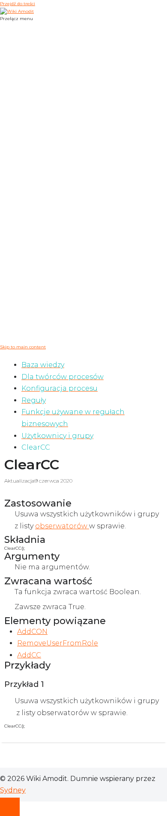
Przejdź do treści (17, 3)
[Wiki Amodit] (17, 11)
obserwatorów (62, 526)
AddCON (32, 631)
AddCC (29, 655)
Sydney (13, 790)
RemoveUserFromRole (57, 643)
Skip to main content (23, 347)
